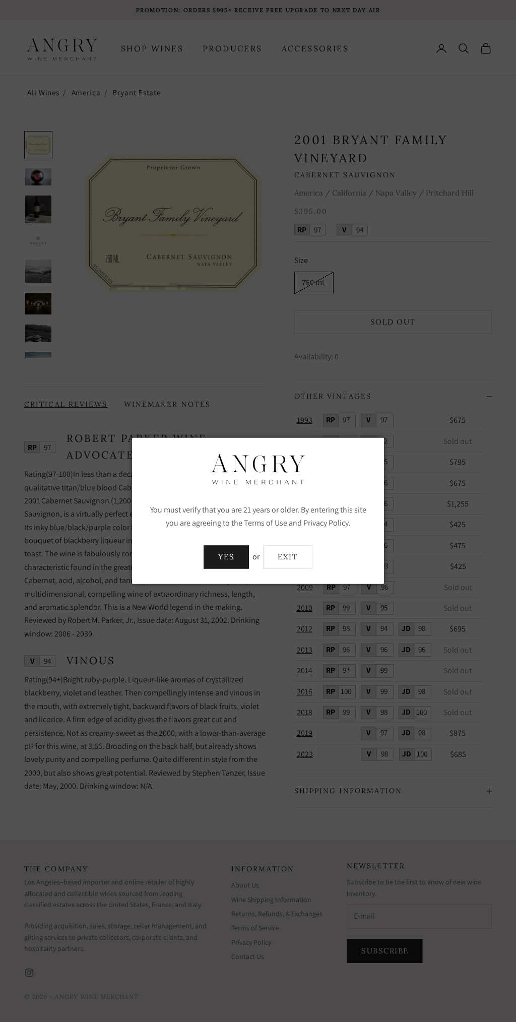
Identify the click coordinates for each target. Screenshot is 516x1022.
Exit (288, 556)
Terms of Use (265, 523)
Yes (226, 556)
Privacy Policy (326, 523)
